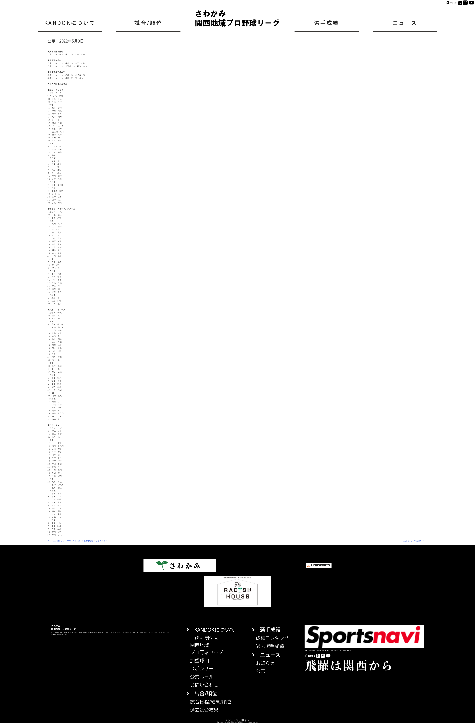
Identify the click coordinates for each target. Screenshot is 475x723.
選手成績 (326, 22)
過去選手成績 (270, 645)
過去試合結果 (204, 709)
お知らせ (265, 662)
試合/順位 (148, 22)
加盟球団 (199, 660)
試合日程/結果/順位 (210, 701)
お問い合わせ (204, 684)
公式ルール (202, 676)
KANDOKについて (70, 22)
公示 (260, 670)
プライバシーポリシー (233, 720)
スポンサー (202, 668)
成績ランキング (272, 637)
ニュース (405, 22)
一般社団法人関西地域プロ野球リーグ (206, 645)
